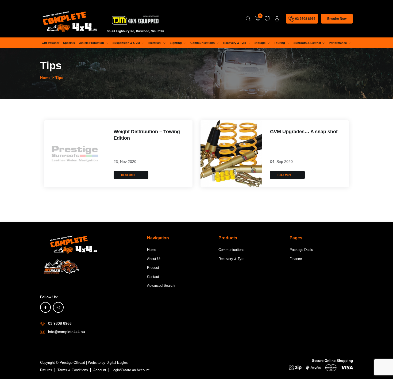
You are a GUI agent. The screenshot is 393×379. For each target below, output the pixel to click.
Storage (260, 42)
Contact (153, 277)
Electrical (155, 42)
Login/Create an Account (130, 370)
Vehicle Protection (92, 42)
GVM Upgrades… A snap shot (304, 131)
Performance (338, 42)
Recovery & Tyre (235, 42)
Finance (296, 259)
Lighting (176, 42)
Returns (46, 370)
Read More (128, 174)
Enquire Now (336, 19)
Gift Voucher (50, 42)
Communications (202, 42)
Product (153, 268)
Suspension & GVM (127, 42)
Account (99, 370)
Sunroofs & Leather (307, 42)
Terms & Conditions (72, 370)
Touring (280, 42)
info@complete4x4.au (66, 332)
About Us (154, 259)
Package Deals (301, 250)
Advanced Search (161, 286)
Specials (69, 42)
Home (45, 77)
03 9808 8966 (60, 323)
